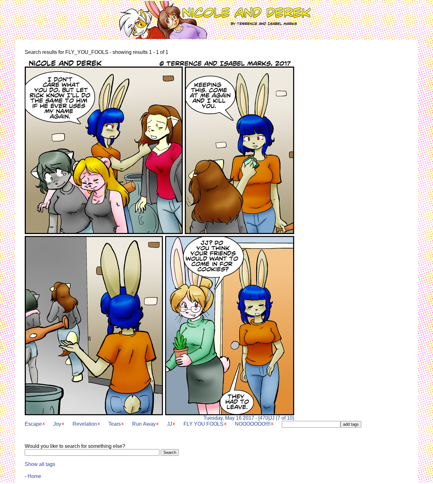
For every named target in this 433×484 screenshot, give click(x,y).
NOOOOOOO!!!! (252, 424)
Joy (57, 424)
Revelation (85, 424)
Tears (114, 424)
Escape (33, 424)
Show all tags (40, 464)
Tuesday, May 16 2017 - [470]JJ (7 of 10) (249, 418)
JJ (169, 424)
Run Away (144, 424)
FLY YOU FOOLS (203, 424)
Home (34, 476)
